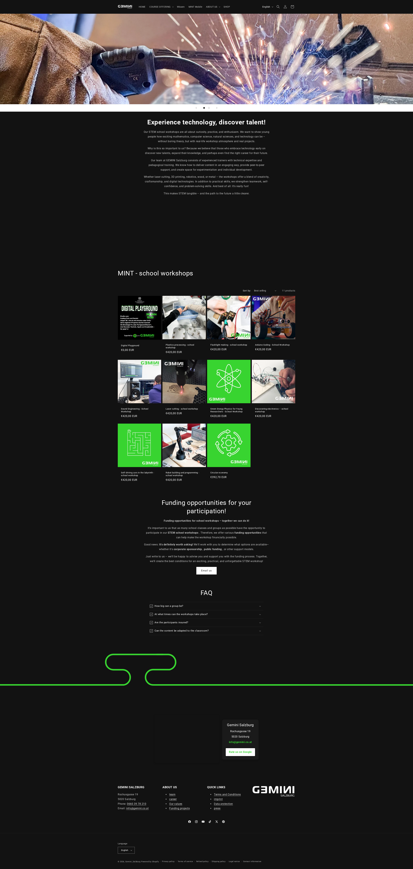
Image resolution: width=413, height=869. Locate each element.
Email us (206, 570)
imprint (218, 799)
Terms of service (185, 861)
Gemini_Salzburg (133, 862)
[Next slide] (216, 107)
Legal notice (234, 861)
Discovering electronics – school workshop (271, 410)
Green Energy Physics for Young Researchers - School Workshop (226, 410)
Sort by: (247, 290)
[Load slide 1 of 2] (204, 107)
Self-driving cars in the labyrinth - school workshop (137, 474)
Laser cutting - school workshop (182, 409)
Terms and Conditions (227, 794)
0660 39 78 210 (136, 803)
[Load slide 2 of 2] (208, 107)
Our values (175, 803)
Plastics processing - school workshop (180, 346)
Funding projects (179, 808)
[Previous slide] (196, 107)
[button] (161, 6)
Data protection (223, 803)
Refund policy (202, 861)
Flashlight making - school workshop (228, 345)
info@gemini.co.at (240, 742)
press (217, 808)
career (173, 799)
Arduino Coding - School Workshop (272, 345)
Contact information (252, 861)
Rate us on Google (240, 751)
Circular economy (219, 472)
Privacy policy (168, 861)
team (172, 794)
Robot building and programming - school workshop (182, 474)
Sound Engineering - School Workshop (134, 410)
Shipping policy (219, 861)
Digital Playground (130, 345)
